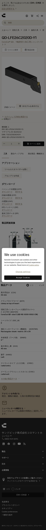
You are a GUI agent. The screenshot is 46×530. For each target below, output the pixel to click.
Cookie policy (33, 265)
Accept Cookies (23, 278)
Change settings (23, 272)
